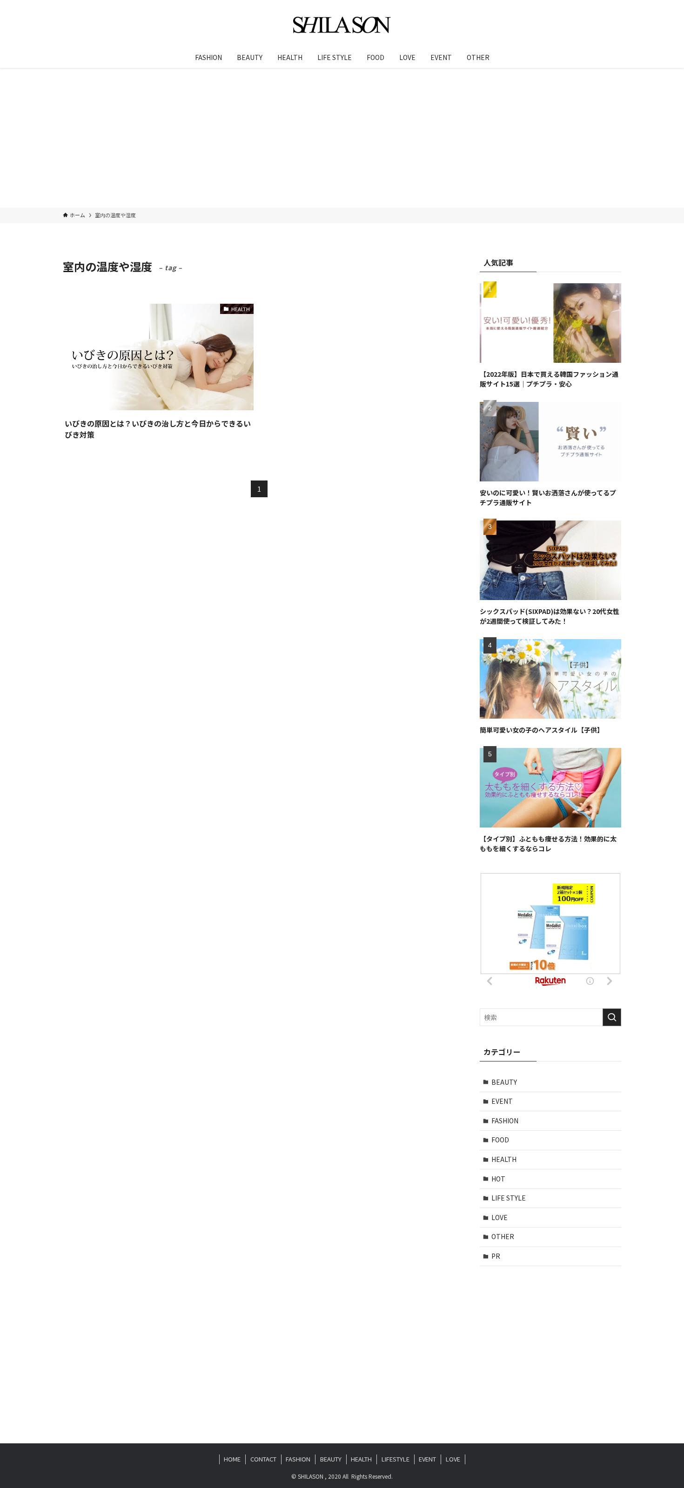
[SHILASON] (342, 25)
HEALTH (503, 1159)
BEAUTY (504, 1082)
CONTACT (263, 1459)
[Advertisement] (342, 138)
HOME (232, 1459)
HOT (498, 1178)
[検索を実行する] (612, 1017)
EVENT (502, 1101)
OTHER (502, 1236)
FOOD (500, 1139)
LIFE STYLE (508, 1197)
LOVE (499, 1217)
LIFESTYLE (395, 1459)
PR (495, 1256)
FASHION (504, 1120)
